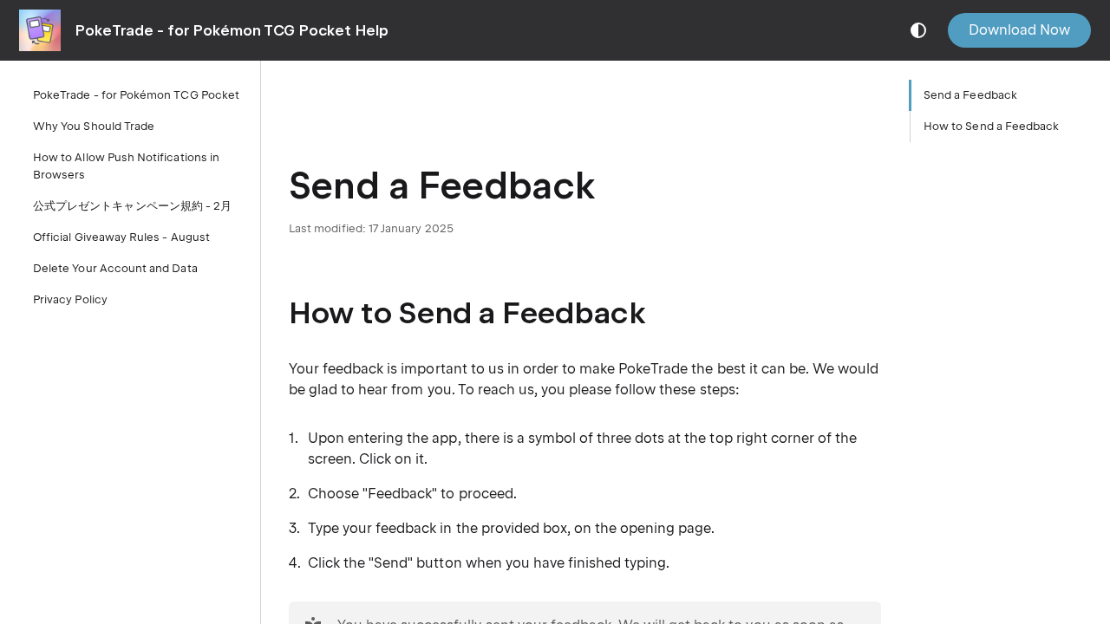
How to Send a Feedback (991, 126)
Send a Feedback (970, 94)
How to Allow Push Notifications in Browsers (126, 166)
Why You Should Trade (93, 126)
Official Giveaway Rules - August (121, 237)
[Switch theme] (918, 30)
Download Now (1019, 30)
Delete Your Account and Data (115, 268)
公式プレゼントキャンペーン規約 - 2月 (132, 205)
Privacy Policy (70, 299)
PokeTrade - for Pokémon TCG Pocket (136, 94)
